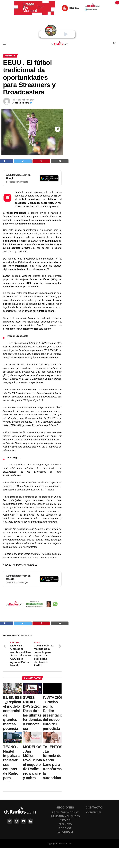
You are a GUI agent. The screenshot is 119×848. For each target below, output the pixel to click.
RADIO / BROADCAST (65, 812)
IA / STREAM (65, 832)
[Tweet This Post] (23, 161)
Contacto (94, 807)
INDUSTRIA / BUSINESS (65, 816)
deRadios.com (22, 103)
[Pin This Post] (41, 161)
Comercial (94, 812)
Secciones (65, 807)
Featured (27, 636)
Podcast (65, 828)
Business (65, 824)
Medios (65, 820)
